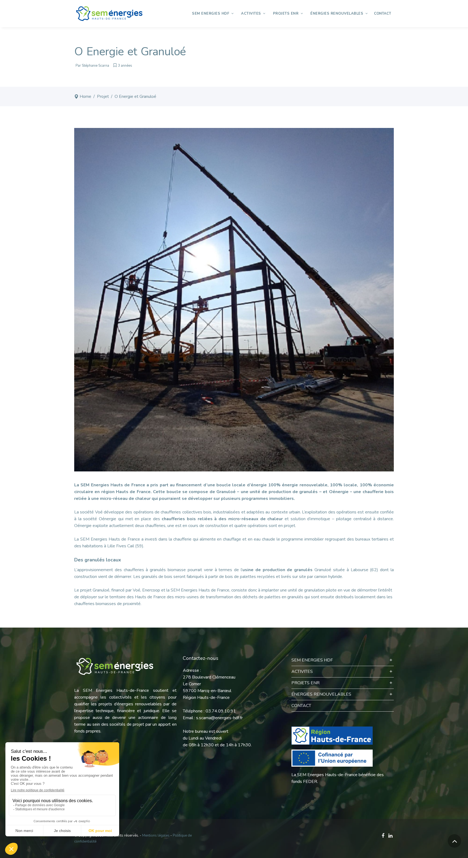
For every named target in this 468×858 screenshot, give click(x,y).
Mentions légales (156, 835)
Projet (103, 96)
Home (85, 96)
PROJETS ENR (305, 683)
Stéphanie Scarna (95, 65)
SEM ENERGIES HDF (312, 660)
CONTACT (301, 706)
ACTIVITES (302, 671)
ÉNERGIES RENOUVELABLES (321, 694)
